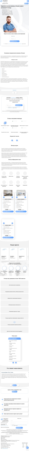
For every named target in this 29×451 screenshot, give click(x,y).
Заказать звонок (26, 3)
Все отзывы (14, 385)
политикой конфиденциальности (12, 43)
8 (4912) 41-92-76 (5, 3)
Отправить (19, 427)
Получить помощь (14, 41)
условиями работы (19, 43)
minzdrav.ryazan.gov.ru (5, 448)
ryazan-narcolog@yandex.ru (4, 425)
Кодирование (14, 90)
